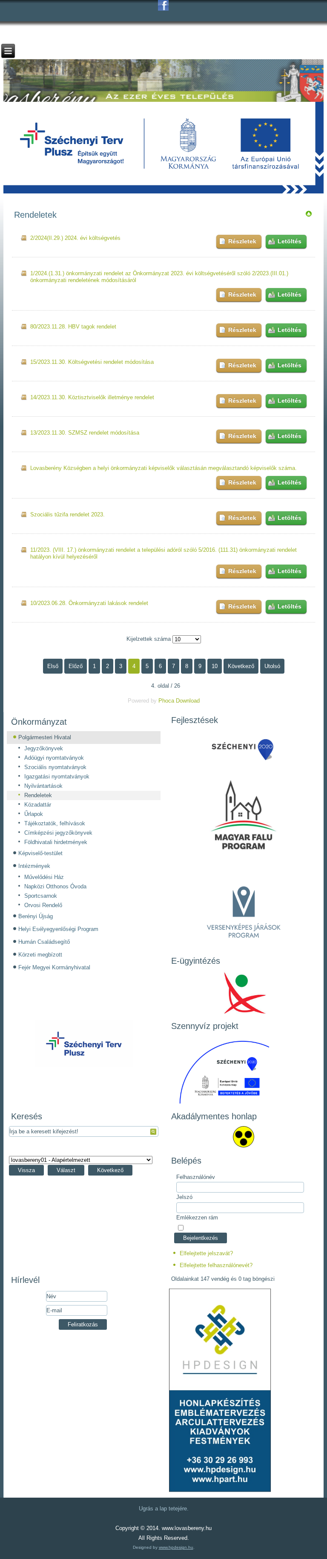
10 (215, 666)
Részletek (242, 241)
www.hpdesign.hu (176, 1547)
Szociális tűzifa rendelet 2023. (67, 514)
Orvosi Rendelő (43, 905)
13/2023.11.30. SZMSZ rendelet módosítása (84, 432)
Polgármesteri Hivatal (44, 737)
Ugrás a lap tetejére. (164, 1508)
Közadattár (37, 804)
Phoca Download (179, 700)
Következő (241, 666)
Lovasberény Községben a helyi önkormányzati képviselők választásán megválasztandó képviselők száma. (163, 468)
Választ (66, 1170)
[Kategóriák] (308, 215)
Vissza (26, 1170)
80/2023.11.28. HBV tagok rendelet (73, 326)
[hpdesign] (220, 1490)
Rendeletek (38, 795)
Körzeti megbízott (40, 954)
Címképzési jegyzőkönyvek (58, 833)
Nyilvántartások (43, 786)
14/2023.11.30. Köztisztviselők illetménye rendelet (92, 397)
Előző (76, 666)
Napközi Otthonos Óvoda (55, 886)
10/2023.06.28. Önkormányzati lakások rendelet (89, 603)
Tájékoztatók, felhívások (54, 823)
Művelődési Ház (44, 877)
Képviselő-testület (40, 853)
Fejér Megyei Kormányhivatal (54, 967)
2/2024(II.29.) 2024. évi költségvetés (75, 238)
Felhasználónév (195, 1177)
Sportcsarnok (40, 896)
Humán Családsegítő (44, 942)
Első (52, 666)
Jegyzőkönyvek (43, 748)
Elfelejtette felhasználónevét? (216, 1265)
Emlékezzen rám (197, 1217)
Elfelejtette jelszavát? (206, 1253)
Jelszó (184, 1197)
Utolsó (272, 666)
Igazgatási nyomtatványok (56, 776)
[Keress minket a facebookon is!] (163, 5)
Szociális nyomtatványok (55, 767)
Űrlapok (33, 814)
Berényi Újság (35, 916)
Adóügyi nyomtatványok (54, 758)
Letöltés (289, 241)
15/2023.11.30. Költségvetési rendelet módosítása (92, 362)
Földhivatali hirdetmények (55, 842)
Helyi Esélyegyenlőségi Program (58, 929)
